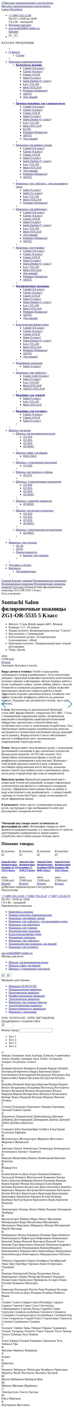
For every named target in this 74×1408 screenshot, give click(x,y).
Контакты (15, 568)
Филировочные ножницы (32, 286)
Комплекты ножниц (29, 64)
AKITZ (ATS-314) (34, 388)
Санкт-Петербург (12, 9)
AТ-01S (27, 436)
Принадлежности (26, 552)
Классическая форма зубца (32, 324)
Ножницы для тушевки (30, 247)
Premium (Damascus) (35, 90)
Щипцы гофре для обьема (31, 452)
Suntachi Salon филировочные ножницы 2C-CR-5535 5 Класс (10, 866)
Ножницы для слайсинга (31, 372)
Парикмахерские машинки (25, 989)
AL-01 (20, 545)
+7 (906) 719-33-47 (36, 896)
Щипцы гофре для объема (24, 965)
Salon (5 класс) (32, 77)
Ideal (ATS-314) (32, 87)
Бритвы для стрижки (35, 555)
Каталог (13, 31)
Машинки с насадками (22, 1011)
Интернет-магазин (20, 25)
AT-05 (19, 548)
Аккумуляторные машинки (25, 1005)
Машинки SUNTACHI (22, 986)
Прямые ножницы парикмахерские (30, 914)
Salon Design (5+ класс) (37, 80)
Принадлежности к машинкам (27, 1008)
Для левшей (30, 96)
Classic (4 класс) (32, 71)
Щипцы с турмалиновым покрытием (38, 481)
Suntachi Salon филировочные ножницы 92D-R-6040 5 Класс (45, 866)
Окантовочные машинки (24, 992)
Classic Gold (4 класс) (36, 375)
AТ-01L (28, 439)
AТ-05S (27, 443)
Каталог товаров (22, 580)
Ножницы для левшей (30, 395)
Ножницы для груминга (31, 411)
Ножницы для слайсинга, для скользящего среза (38, 921)
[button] (4, 704)
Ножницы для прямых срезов (34, 145)
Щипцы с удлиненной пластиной (36, 462)
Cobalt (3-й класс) (33, 68)
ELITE (27, 129)
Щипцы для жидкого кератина (34, 510)
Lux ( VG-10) (31, 84)
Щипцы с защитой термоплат (34, 500)
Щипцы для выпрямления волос (36, 433)
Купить (5, 662)
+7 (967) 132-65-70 (59, 896)
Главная (6, 580)
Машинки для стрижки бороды (28, 1002)
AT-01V (27, 475)
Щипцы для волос (20, 430)
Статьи (20, 55)
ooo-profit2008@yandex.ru (24, 28)
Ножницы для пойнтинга (31, 209)
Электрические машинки (24, 999)
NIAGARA (30, 456)
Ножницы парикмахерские (25, 61)
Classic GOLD (31, 74)
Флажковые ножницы (29, 363)
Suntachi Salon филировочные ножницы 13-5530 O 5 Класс (27, 866)
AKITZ (27, 93)
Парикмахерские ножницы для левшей (33, 943)
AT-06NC (28, 446)
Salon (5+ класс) (32, 193)
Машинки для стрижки (23, 542)
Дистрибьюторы (26, 571)
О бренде (14, 52)
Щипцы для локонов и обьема (34, 472)
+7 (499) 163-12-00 (20, 15)
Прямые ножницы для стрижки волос (40, 103)
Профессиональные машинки (27, 995)
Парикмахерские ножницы (49, 580)
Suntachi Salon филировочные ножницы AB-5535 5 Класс (63, 866)
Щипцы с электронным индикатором (39, 529)
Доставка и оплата (20, 565)
